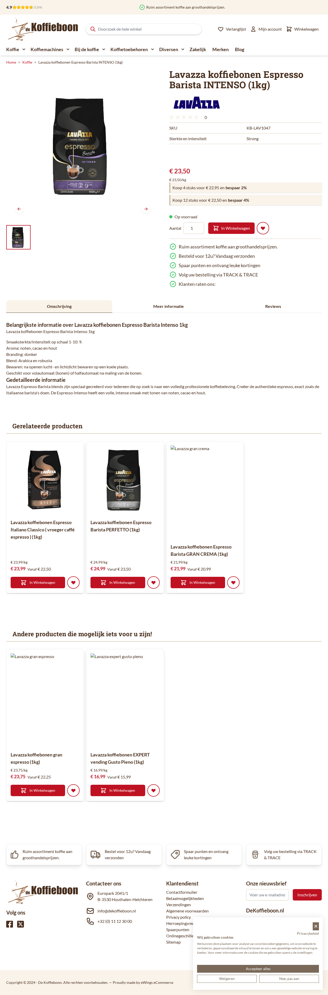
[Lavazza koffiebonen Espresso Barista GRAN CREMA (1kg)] (217, 492)
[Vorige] (19, 209)
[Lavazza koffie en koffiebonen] (196, 102)
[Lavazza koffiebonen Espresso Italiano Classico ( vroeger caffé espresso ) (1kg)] (45, 480)
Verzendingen (178, 904)
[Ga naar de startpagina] (43, 29)
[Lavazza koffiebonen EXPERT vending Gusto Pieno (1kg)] (137, 700)
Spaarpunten (177, 929)
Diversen (168, 49)
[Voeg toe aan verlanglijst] (263, 228)
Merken (220, 49)
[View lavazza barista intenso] (18, 237)
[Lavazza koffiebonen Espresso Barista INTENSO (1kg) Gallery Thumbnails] (18, 237)
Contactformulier (181, 892)
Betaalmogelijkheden (185, 898)
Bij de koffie (87, 49)
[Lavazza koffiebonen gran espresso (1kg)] (57, 700)
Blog (239, 49)
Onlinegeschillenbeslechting (191, 935)
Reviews (273, 306)
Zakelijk (198, 49)
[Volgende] (146, 209)
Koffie (12, 49)
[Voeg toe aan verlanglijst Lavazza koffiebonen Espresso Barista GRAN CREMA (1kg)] (233, 582)
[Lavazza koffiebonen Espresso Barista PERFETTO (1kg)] (124, 480)
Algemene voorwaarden (187, 910)
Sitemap (173, 941)
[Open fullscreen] (82, 145)
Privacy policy (178, 917)
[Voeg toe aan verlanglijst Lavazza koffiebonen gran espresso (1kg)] (73, 790)
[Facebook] (9, 924)
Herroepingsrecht (182, 923)
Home (11, 62)
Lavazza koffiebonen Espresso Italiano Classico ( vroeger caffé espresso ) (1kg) (43, 529)
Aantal (175, 228)
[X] (20, 924)
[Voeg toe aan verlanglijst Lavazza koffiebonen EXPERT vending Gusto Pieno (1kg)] (153, 790)
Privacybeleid (308, 933)
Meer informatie (168, 306)
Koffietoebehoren (129, 49)
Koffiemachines (47, 49)
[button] (196, 102)
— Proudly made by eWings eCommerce (141, 982)
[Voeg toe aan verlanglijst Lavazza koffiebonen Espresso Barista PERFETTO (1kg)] (153, 582)
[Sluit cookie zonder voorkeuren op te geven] (316, 926)
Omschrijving (59, 306)
